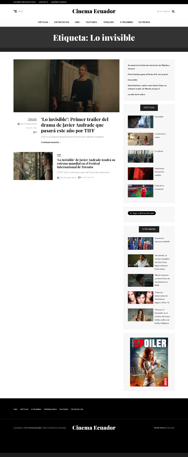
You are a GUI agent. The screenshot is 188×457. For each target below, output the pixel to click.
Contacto (43, 2)
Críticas (43, 22)
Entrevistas (61, 22)
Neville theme (159, 427)
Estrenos (144, 22)
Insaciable (132, 80)
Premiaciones (50, 409)
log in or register (163, 11)
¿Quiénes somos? (59, 2)
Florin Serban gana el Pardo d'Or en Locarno (148, 74)
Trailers (108, 22)
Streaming (126, 22)
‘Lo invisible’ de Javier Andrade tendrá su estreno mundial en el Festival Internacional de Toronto (86, 163)
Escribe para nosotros (24, 2)
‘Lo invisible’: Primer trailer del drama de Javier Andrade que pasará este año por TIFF (74, 125)
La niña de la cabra (136, 94)
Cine (77, 22)
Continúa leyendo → (51, 142)
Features (91, 22)
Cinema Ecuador (94, 11)
